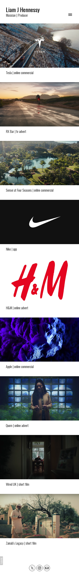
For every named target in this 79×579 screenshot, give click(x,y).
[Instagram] (39, 568)
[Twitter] (32, 568)
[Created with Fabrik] (1, 560)
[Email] (47, 568)
